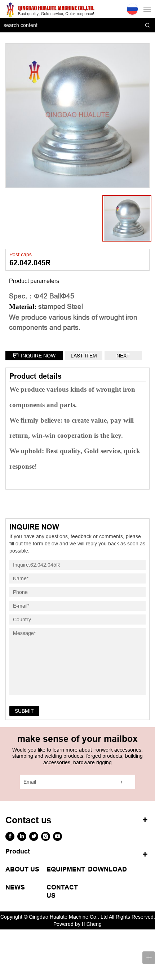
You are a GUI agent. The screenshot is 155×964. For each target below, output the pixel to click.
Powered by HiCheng (77, 924)
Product (17, 851)
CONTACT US (62, 891)
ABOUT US (22, 869)
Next (123, 355)
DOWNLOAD (107, 869)
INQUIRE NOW (38, 355)
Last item (84, 355)
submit (24, 711)
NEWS (15, 887)
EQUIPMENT (65, 869)
